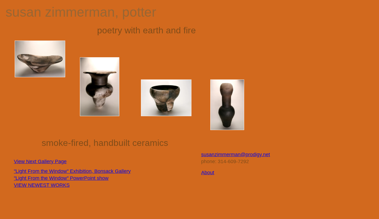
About (207, 172)
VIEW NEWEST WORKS (42, 185)
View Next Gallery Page (40, 161)
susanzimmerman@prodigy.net (235, 154)
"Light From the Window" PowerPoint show (61, 178)
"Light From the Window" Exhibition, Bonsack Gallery (72, 171)
